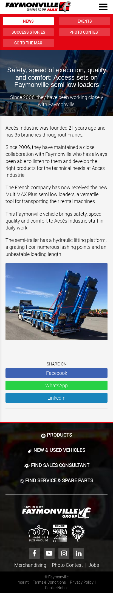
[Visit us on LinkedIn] (79, 553)
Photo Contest (84, 32)
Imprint (22, 582)
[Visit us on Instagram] (64, 553)
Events (85, 21)
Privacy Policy (82, 582)
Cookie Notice (56, 587)
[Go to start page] (38, 6)
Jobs (93, 565)
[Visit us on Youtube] (49, 553)
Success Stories (28, 32)
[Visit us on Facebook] (34, 553)
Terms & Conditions (49, 582)
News (28, 21)
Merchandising (30, 565)
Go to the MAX (28, 43)
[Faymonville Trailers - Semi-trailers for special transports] (56, 512)
